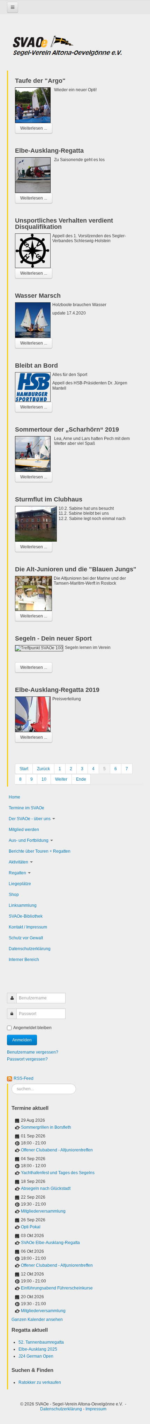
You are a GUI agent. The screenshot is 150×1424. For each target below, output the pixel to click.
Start (24, 768)
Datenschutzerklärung (30, 948)
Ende (81, 779)
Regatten (17, 872)
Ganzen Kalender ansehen (37, 1319)
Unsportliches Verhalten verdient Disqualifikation (64, 223)
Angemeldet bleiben (32, 1027)
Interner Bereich (24, 959)
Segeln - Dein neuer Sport (53, 638)
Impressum (95, 1409)
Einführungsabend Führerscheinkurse (57, 1288)
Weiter (61, 779)
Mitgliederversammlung (43, 1211)
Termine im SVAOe (26, 807)
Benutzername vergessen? (32, 1052)
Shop (14, 894)
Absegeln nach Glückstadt (45, 1188)
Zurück (43, 768)
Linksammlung (23, 905)
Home (14, 797)
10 (44, 779)
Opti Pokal (30, 1226)
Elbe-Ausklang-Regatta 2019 (57, 689)
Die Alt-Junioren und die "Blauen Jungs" (75, 569)
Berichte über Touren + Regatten (39, 851)
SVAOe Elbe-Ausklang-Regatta (50, 1242)
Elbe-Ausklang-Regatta (49, 150)
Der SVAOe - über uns (30, 818)
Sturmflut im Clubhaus (48, 499)
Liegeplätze (20, 883)
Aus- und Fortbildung (28, 840)
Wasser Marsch (38, 295)
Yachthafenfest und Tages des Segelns (58, 1172)
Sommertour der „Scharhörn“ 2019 (67, 429)
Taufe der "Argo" (40, 80)
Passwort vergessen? (27, 1059)
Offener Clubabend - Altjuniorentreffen (57, 1150)
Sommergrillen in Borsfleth (46, 1127)
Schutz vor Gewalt (26, 937)
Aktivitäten (18, 862)
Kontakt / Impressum (28, 927)
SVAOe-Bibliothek (26, 916)
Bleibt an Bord (36, 365)
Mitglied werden (24, 829)
